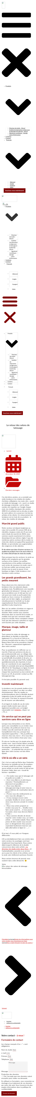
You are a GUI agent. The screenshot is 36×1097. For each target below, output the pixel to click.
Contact (8, 262)
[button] (16, 46)
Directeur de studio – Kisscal (13, 237)
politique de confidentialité (13, 1023)
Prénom (4, 1056)
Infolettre (17, 710)
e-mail (3, 1053)
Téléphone (5, 1059)
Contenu (8, 260)
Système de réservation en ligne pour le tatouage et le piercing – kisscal (14, 245)
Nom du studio (7, 1050)
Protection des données (10, 1074)
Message (4, 1071)
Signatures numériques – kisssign (13, 253)
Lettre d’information (13, 257)
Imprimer (8, 1021)
